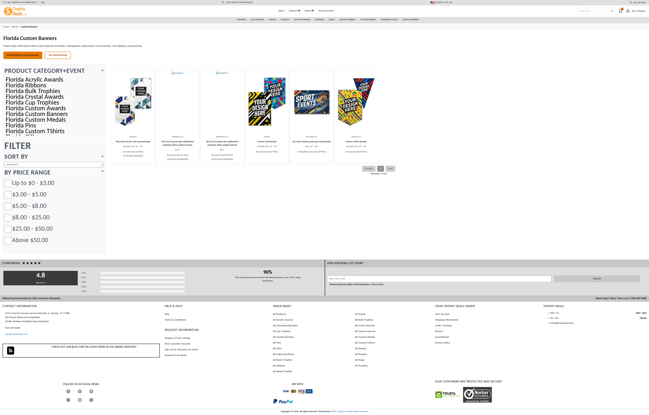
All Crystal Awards (365, 325)
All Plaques (361, 354)
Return (439, 331)
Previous (369, 168)
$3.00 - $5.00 (29, 195)
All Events (360, 314)
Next (390, 168)
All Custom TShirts (365, 343)
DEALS (282, 11)
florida (15, 27)
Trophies (241, 20)
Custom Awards (302, 20)
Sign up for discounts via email (181, 349)
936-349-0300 (639, 3)
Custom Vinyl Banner (267, 141)
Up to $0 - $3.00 (33, 183)
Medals (272, 20)
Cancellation (442, 337)
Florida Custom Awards (36, 108)
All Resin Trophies (282, 360)
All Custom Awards (365, 331)
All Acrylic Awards (283, 320)
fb (71, 391)
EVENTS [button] (308, 11)
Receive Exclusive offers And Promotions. (350, 284)
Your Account (442, 314)
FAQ (43, 3)
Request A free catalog (177, 338)
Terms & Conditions (175, 320)
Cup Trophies (257, 20)
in (94, 391)
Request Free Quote (176, 355)
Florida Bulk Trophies (33, 91)
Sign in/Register (639, 11)
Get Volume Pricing (58, 55)
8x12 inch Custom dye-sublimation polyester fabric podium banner (178, 143)
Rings (332, 20)
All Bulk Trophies (364, 320)
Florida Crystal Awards (35, 97)
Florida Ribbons (26, 85)
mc (291, 395)
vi (283, 395)
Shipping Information (446, 320)
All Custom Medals (365, 337)
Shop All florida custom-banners (23, 55)
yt (83, 400)
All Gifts (277, 348)
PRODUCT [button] (293, 11)
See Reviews (267, 281)
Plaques (285, 20)
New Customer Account (177, 344)
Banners (319, 20)
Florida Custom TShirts (35, 131)
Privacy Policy (377, 284)
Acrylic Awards (411, 20)
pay (273, 406)
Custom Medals (368, 20)
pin (79, 395)
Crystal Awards (347, 20)
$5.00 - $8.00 (29, 206)
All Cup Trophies (282, 331)
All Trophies (361, 366)
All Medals (360, 348)
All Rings (359, 360)
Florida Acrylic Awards (34, 80)
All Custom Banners (283, 337)
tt (71, 400)
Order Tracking (443, 325)
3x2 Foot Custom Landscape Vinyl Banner (311, 141)
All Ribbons (279, 366)
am (307, 395)
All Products (279, 314)
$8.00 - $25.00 (31, 217)
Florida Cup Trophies (32, 103)
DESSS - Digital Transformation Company (349, 411)
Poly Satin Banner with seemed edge (133, 141)
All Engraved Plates (283, 354)
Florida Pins (21, 126)
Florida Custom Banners (37, 114)
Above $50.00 (30, 240)
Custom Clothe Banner (356, 141)
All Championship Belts (285, 325)
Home (6, 27)
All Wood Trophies (283, 371)
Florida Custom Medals (36, 120)
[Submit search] (612, 11)
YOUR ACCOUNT (326, 11)
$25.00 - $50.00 (32, 229)
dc (299, 395)
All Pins (277, 343)
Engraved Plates (389, 20)
